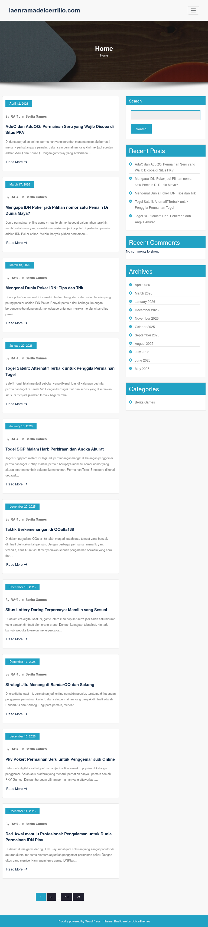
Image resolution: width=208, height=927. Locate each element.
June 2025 (143, 360)
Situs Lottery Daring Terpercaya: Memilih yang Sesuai (56, 610)
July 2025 (142, 351)
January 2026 (145, 301)
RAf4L (15, 116)
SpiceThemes (140, 921)
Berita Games (36, 116)
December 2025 (147, 309)
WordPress (93, 921)
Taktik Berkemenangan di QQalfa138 (39, 529)
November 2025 (147, 318)
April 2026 (142, 284)
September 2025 (147, 335)
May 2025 (142, 368)
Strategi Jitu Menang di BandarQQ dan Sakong (49, 684)
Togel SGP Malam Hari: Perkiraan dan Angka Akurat (54, 449)
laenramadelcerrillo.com (44, 10)
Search (135, 101)
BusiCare (121, 921)
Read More (14, 161)
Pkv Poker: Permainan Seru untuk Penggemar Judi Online (60, 759)
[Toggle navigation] (193, 10)
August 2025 (144, 343)
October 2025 (145, 326)
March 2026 (143, 293)
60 (67, 896)
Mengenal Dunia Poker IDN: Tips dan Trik (44, 288)
